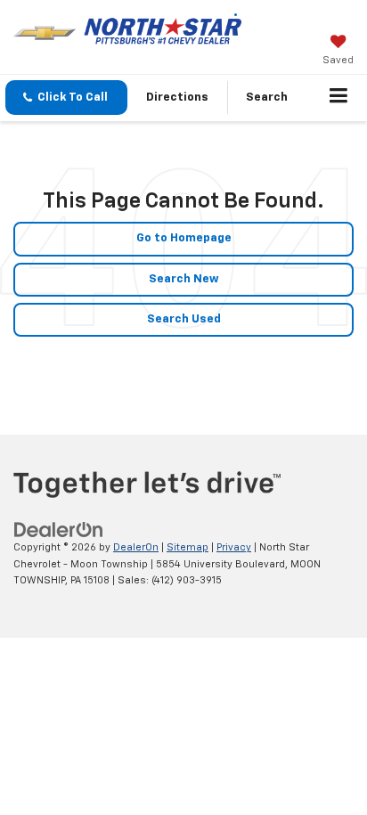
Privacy (233, 547)
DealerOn (136, 547)
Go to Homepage (184, 238)
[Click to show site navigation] (339, 98)
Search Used (184, 319)
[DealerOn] (58, 529)
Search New (184, 279)
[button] (66, 97)
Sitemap (187, 547)
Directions (177, 97)
